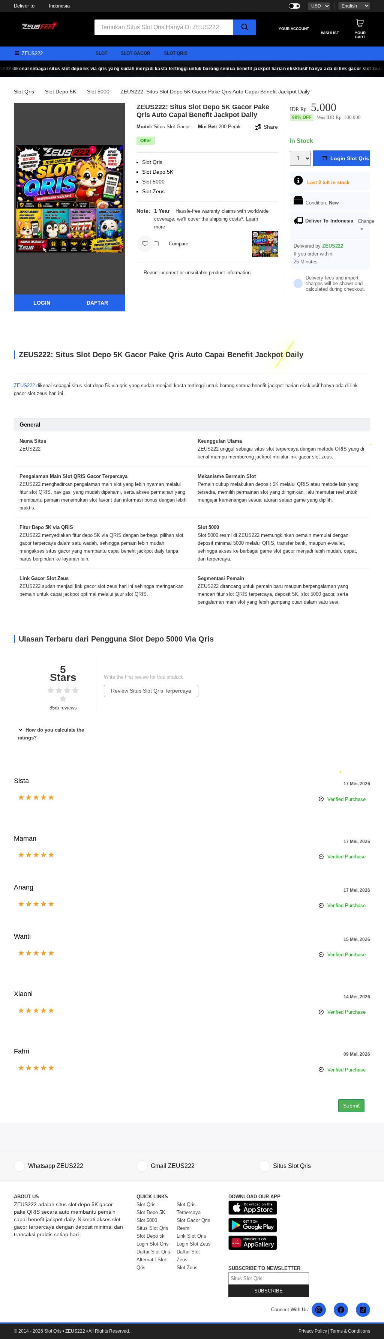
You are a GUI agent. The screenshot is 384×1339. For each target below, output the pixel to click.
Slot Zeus (187, 1267)
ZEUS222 (24, 385)
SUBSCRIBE (268, 1291)
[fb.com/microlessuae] (341, 1310)
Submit (351, 1106)
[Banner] (38, 25)
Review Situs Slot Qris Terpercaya (151, 691)
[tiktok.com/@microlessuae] (363, 1310)
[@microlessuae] (319, 1310)
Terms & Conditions (350, 1331)
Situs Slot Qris (152, 1228)
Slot (101, 53)
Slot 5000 (98, 92)
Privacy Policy (312, 1331)
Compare (178, 243)
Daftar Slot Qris (153, 1252)
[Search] (244, 27)
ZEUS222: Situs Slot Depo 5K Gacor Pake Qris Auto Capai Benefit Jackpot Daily (215, 92)
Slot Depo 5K (60, 92)
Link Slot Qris (191, 1236)
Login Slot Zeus (194, 1244)
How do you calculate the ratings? (51, 734)
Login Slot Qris (152, 1244)
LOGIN (41, 303)
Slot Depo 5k (150, 1236)
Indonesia (42, 6)
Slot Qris (176, 53)
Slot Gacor (135, 53)
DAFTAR (97, 303)
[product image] (69, 198)
